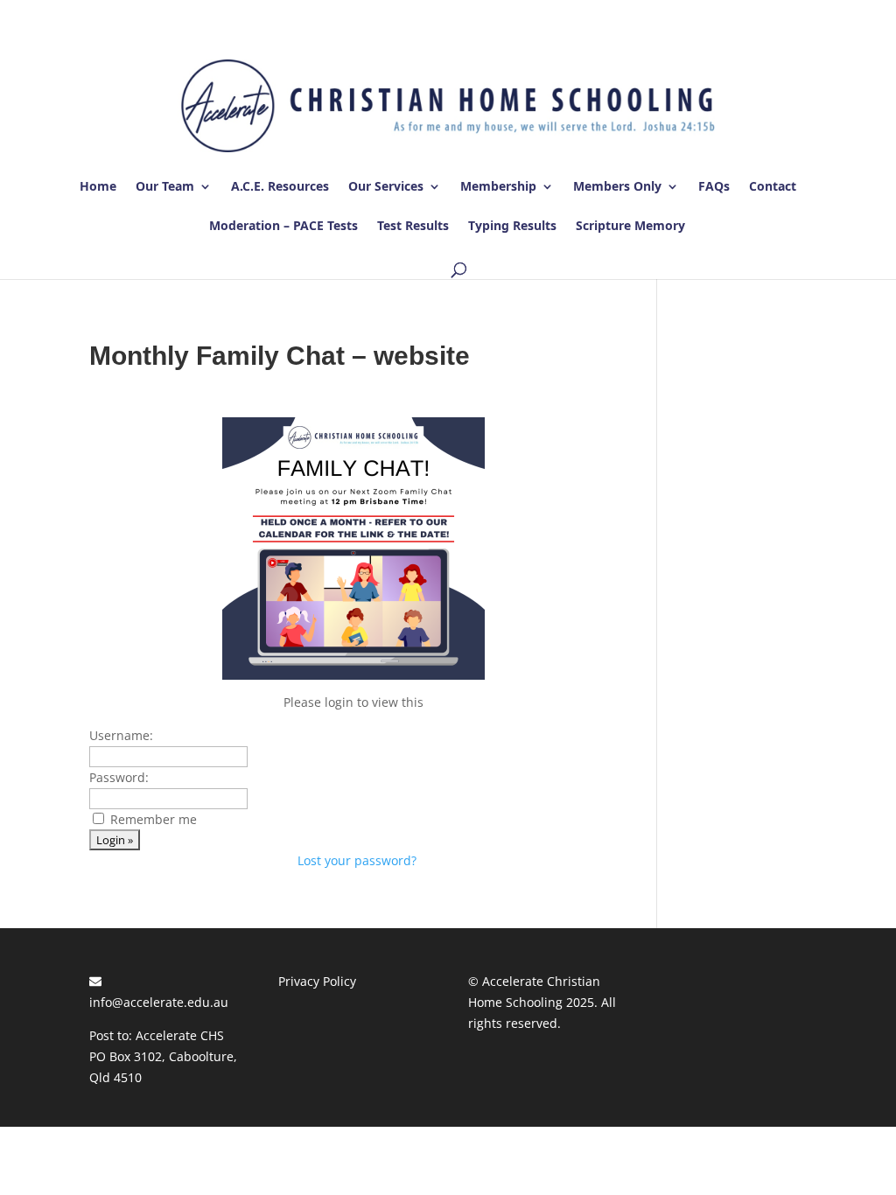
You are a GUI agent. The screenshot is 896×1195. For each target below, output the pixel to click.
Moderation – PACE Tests (283, 227)
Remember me (153, 819)
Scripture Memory (630, 227)
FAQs (714, 187)
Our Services (386, 187)
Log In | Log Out (758, 16)
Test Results (413, 227)
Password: (119, 777)
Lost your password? (357, 860)
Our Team (165, 187)
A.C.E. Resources (280, 187)
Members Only (617, 187)
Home (98, 187)
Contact (772, 187)
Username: (121, 735)
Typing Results (512, 227)
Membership (498, 187)
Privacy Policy (317, 981)
